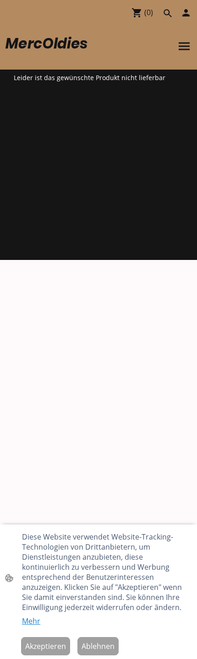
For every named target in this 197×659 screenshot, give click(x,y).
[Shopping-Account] (186, 12)
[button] (167, 13)
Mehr (31, 621)
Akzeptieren (45, 646)
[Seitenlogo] (51, 58)
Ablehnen (98, 646)
